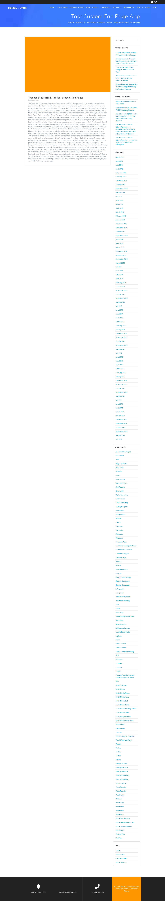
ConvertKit (119, 491)
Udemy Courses (121, 764)
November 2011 (121, 384)
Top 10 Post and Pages (124, 740)
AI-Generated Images (123, 452)
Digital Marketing (122, 495)
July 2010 (119, 439)
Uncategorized (121, 783)
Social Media (120, 689)
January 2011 (120, 416)
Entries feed (120, 854)
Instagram (119, 593)
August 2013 (120, 302)
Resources (117, 8)
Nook (118, 640)
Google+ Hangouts (122, 581)
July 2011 (119, 400)
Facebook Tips (121, 558)
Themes (119, 732)
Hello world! (120, 104)
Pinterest (119, 659)
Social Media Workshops (124, 720)
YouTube (119, 838)
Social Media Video (122, 713)
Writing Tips (120, 834)
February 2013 (121, 326)
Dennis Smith (17, 7)
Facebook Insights (122, 554)
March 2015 (120, 247)
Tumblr (118, 744)
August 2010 (120, 435)
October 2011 (120, 388)
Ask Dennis (128, 8)
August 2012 (120, 349)
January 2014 (120, 286)
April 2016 (119, 208)
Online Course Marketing (125, 652)
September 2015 (121, 235)
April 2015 (119, 243)
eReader (119, 518)
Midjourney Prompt (123, 628)
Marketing (119, 620)
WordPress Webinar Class (125, 822)
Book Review (120, 479)
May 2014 (119, 275)
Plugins (118, 671)
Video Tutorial (121, 787)
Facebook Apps (121, 542)
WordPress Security (123, 818)
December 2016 (121, 181)
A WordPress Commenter (125, 101)
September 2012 (121, 345)
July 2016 (119, 196)
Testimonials (120, 728)
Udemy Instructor (122, 767)
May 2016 (119, 204)
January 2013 (120, 330)
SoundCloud (120, 724)
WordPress (120, 807)
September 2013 (121, 298)
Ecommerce (120, 511)
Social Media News (122, 697)
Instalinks (106, 8)
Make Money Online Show (125, 616)
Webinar (119, 799)
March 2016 (120, 212)
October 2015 (120, 232)
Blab (117, 460)
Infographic (120, 589)
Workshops (120, 830)
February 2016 (121, 216)
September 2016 (121, 188)
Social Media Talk (122, 701)
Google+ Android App (123, 577)
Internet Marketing (123, 601)
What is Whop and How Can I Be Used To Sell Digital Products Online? (126, 78)
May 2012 (119, 361)
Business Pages (121, 483)
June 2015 (119, 239)
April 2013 (119, 318)
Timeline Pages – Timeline (125, 736)
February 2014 (121, 283)
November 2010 (121, 424)
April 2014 (119, 279)
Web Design (120, 795)
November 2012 (121, 337)
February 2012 (121, 373)
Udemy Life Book (122, 771)
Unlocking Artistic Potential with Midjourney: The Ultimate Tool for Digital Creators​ (126, 61)
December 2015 (121, 224)
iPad (117, 605)
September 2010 (121, 431)
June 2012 (119, 357)
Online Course (121, 644)
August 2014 (120, 263)
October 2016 (120, 185)
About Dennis (91, 8)
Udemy (118, 760)
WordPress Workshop (124, 826)
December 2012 (121, 333)
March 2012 (120, 369)
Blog (155, 8)
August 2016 (120, 192)
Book (118, 475)
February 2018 (121, 173)
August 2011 (120, 396)
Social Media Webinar (123, 717)
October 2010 (120, 427)
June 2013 (119, 310)
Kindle (118, 608)
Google (118, 565)
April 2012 (119, 365)
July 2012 (119, 353)
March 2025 (120, 157)
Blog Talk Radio (121, 463)
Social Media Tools (122, 705)
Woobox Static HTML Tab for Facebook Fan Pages (55, 97)
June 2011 (119, 404)
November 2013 (121, 290)
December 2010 (121, 420)
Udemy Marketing (122, 775)
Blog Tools (120, 467)
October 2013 (120, 294)
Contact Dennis (143, 8)
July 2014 (119, 267)
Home (52, 8)
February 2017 (121, 177)
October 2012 (120, 341)
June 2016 (119, 200)
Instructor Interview (123, 597)
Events (118, 522)
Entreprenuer (121, 514)
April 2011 (119, 408)
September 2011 (121, 392)
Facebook (119, 526)
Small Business (121, 685)
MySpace (119, 636)
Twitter (118, 748)
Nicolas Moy (120, 108)
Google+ (119, 573)
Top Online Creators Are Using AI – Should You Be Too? (125, 69)
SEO (117, 681)
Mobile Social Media (123, 632)
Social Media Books (123, 693)
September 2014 (121, 259)
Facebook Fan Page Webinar (126, 546)
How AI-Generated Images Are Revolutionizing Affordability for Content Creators (126, 86)
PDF (117, 655)
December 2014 (121, 251)
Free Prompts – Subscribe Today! (70, 8)
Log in (118, 850)
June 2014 (119, 271)
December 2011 (121, 380)
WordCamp (120, 803)
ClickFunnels (120, 487)
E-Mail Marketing (122, 503)
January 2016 (120, 220)
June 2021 (119, 161)
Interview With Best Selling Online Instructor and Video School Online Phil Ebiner (125, 131)
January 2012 (120, 377)
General (118, 561)
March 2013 (120, 322)
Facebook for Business (124, 550)
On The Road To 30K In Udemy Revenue (125, 118)
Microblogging (121, 624)
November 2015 (121, 228)
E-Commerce (120, 499)
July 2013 (119, 306)
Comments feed (121, 858)
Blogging (119, 471)
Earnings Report (121, 507)
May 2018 (119, 165)
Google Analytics (122, 569)
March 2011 (120, 412)
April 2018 (119, 169)
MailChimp (119, 612)
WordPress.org (121, 862)
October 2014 (120, 255)
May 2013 (119, 314)
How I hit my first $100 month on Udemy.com (126, 142)
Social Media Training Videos (126, 709)
